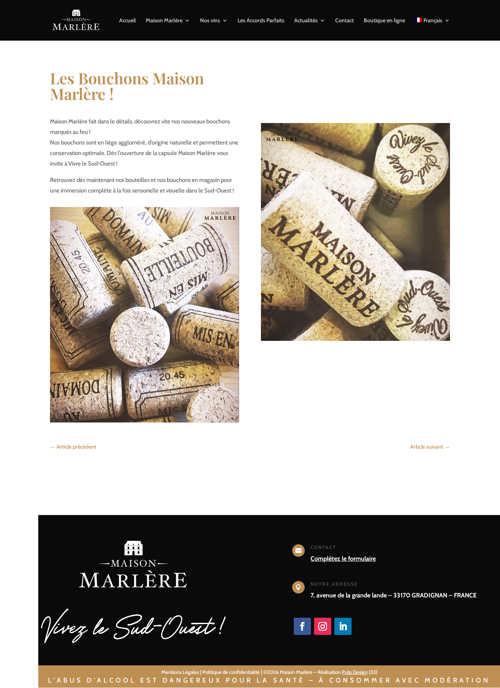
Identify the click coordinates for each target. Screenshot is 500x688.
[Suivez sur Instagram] (322, 626)
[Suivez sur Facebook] (302, 626)
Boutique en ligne (384, 21)
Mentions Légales (180, 672)
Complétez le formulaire (343, 558)
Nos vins (210, 21)
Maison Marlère (164, 21)
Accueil (127, 21)
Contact (344, 21)
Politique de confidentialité (231, 672)
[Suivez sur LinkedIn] (343, 626)
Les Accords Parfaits (261, 21)
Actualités (306, 21)
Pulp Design (355, 672)
